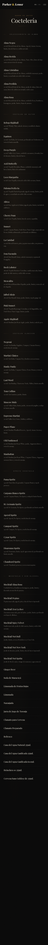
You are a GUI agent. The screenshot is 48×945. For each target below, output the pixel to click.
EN (39, 5)
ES (35, 5)
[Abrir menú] (44, 4)
